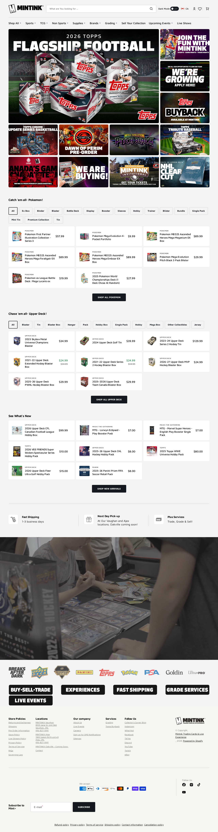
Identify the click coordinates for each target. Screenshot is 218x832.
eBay (127, 754)
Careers (77, 730)
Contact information (132, 824)
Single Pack (198, 210)
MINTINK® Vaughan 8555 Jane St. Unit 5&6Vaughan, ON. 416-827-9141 (46, 726)
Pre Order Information (19, 730)
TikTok (128, 738)
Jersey (197, 324)
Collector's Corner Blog (135, 722)
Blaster (55, 210)
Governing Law (16, 754)
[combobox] (101, 9)
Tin (58, 219)
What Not (129, 730)
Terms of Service (17, 746)
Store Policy (14, 734)
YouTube (129, 746)
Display (90, 210)
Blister (166, 210)
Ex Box (26, 210)
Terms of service (94, 824)
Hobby (136, 210)
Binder (40, 210)
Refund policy (61, 824)
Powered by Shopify (193, 740)
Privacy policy (77, 824)
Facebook (129, 734)
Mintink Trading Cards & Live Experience (189, 735)
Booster (106, 210)
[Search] (151, 8)
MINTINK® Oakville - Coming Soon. (52, 746)
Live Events (78, 726)
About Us (77, 722)
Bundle (181, 210)
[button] (194, 8)
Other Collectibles (177, 324)
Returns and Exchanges (19, 722)
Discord (128, 742)
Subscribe (84, 807)
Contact (39, 750)
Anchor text (16, 30)
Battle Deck (73, 210)
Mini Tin (16, 219)
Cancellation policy (154, 824)
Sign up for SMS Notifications (86, 734)
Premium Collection (38, 219)
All (13, 210)
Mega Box (155, 324)
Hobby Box (102, 324)
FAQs (11, 750)
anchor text (167, 62)
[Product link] (42, 236)
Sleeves (122, 210)
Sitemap (77, 738)
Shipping (13, 726)
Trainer (151, 210)
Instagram (129, 726)
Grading (109, 722)
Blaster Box (54, 324)
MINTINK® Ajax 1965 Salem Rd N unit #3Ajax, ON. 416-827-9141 (47, 738)
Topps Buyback (113, 726)
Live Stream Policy (17, 738)
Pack (85, 324)
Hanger (71, 324)
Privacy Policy (15, 742)
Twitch (128, 750)
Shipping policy (112, 824)
